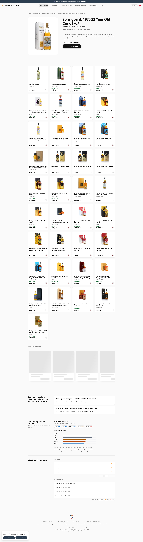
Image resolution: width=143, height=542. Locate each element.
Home (29, 13)
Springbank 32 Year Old (61, 495)
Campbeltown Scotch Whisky (48, 13)
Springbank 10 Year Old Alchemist (63, 483)
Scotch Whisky (36, 13)
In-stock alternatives (72, 46)
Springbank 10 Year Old (61, 464)
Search (37, 524)
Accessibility (82, 524)
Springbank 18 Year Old (61, 468)
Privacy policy (63, 524)
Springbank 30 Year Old (61, 472)
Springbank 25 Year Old (61, 491)
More (102, 5)
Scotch (43, 5)
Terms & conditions (73, 524)
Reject (9, 537)
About (42, 524)
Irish (55, 5)
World (93, 5)
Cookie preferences (92, 524)
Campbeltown (75, 402)
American (80, 5)
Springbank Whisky (62, 13)
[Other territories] (140, 6)
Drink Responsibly (102, 524)
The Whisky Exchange (74, 42)
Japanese (67, 5)
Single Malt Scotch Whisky (86, 411)
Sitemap (56, 524)
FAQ (52, 524)
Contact (47, 524)
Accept (21, 537)
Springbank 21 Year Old (61, 487)
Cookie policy (23, 534)
